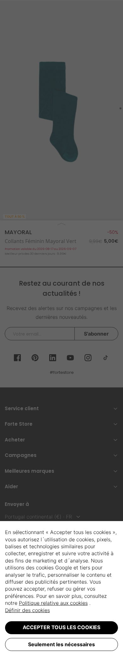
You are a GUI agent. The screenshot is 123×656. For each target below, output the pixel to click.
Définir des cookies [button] (27, 610)
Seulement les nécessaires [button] (61, 644)
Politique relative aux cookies (53, 603)
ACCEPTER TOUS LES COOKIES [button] (61, 627)
